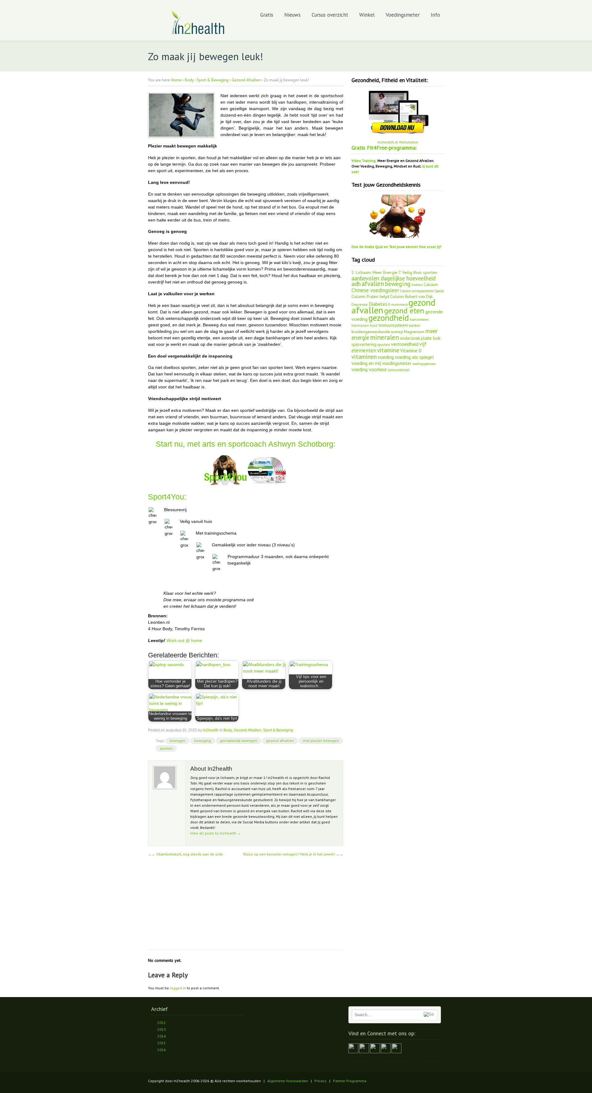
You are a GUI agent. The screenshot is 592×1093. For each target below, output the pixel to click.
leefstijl (397, 331)
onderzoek (410, 338)
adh (356, 284)
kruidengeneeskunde (371, 331)
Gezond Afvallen (246, 80)
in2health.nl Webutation (397, 142)
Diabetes (378, 304)
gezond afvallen (280, 740)
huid (373, 325)
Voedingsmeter (403, 14)
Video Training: (364, 160)
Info (435, 14)
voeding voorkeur (369, 369)
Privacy (320, 1081)
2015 (161, 1043)
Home (176, 80)
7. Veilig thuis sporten (417, 272)
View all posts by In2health (215, 833)
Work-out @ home (183, 640)
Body (189, 80)
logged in (178, 988)
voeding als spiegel (414, 357)
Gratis (266, 14)
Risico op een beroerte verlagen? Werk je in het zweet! (293, 854)
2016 (161, 1049)
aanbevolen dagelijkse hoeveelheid (394, 278)
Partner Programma (349, 1081)
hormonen (360, 325)
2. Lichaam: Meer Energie (374, 272)
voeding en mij (366, 363)
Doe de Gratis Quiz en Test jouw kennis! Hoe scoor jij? (397, 246)
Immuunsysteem (393, 325)
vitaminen (364, 356)
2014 (161, 1036)
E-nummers (398, 304)
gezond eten (404, 311)
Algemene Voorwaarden (287, 1081)
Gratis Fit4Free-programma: (384, 147)
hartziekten (419, 319)
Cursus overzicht (330, 14)
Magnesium (414, 331)
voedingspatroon (424, 364)
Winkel (367, 14)
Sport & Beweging (212, 80)
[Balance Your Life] (198, 33)
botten (417, 284)
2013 (161, 1029)
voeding (386, 357)
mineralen (384, 337)
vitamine (388, 350)
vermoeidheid (404, 344)
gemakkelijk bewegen (238, 740)
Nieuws (292, 14)
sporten (166, 748)
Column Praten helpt (370, 296)
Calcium (431, 284)
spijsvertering (364, 344)
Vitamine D (410, 351)
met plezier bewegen (321, 740)
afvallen (373, 283)
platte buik (430, 338)
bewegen (177, 740)
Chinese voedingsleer (375, 290)
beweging (202, 740)
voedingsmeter (396, 363)
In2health (211, 730)
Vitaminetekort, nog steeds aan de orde (187, 854)
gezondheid (388, 318)
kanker (414, 325)
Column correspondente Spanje (422, 291)
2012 (161, 1022)
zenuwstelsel (398, 369)
